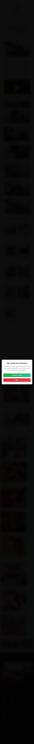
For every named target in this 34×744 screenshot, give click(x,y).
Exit (17, 380)
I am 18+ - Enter (17, 375)
